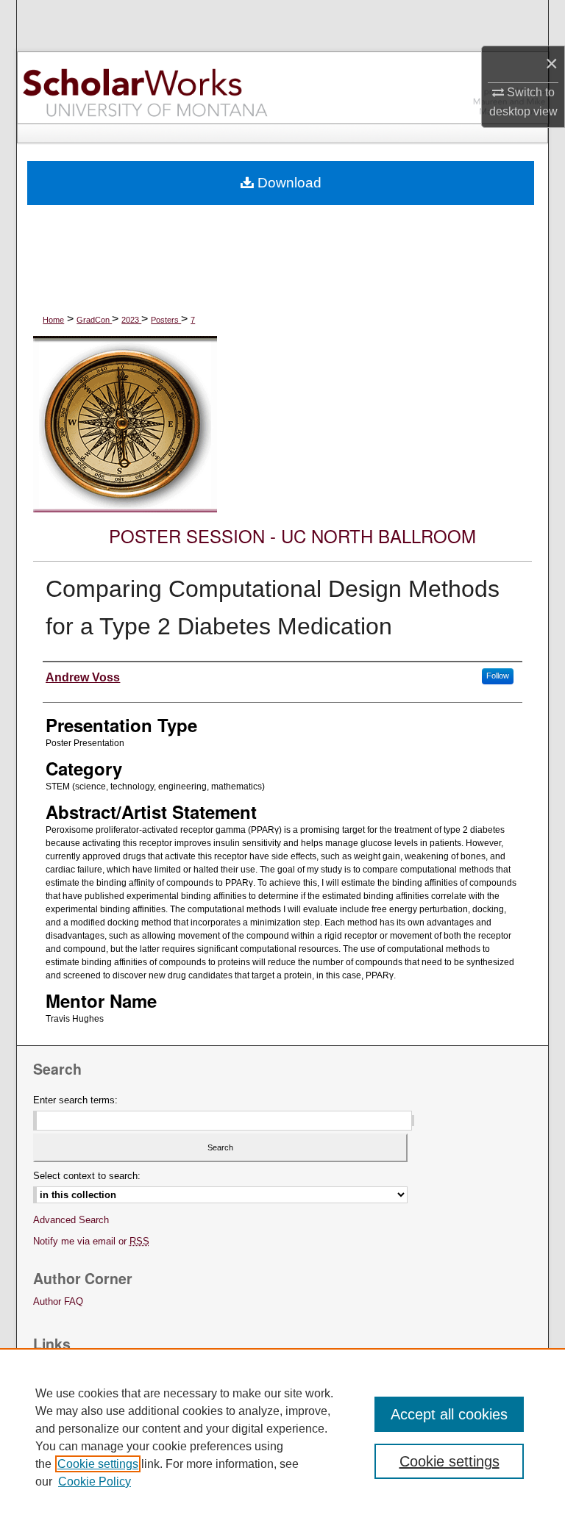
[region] (282, 1437)
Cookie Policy (94, 1481)
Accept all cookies (449, 1414)
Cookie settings (97, 1464)
